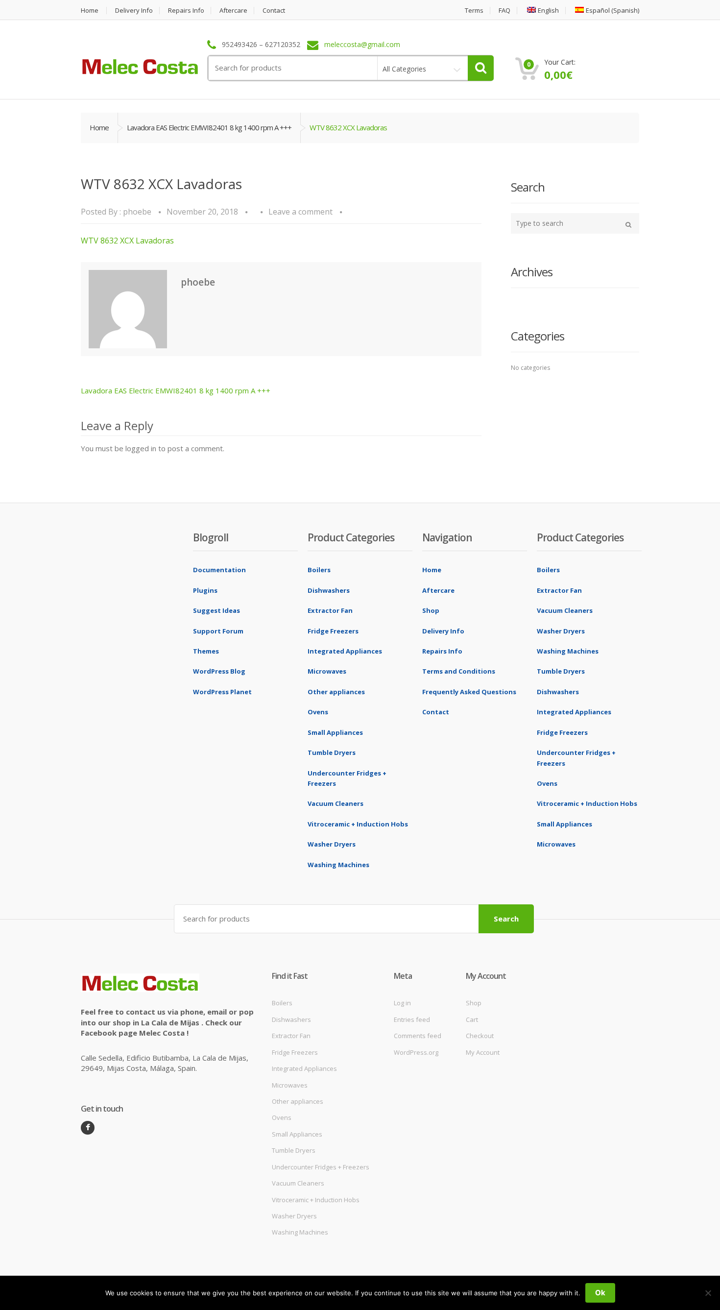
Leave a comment (300, 211)
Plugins (205, 590)
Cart (472, 1019)
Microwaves (327, 671)
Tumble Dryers (332, 752)
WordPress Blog (219, 671)
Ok (600, 1292)
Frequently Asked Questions (469, 691)
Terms (474, 10)
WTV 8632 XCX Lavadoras (127, 240)
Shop (430, 610)
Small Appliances (335, 732)
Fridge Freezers (333, 631)
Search (506, 918)
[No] (708, 1293)
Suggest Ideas (216, 610)
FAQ (504, 10)
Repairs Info (186, 10)
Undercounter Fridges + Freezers (320, 1167)
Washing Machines (338, 864)
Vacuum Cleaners (335, 803)
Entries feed (412, 1019)
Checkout (480, 1035)
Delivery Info (134, 10)
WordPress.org (416, 1052)
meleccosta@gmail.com (362, 44)
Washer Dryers (332, 844)
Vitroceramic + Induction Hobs (358, 824)
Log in (402, 1002)
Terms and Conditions (458, 671)
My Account (483, 1052)
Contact (274, 10)
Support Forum (218, 631)
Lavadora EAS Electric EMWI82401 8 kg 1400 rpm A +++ (209, 127)
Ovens (318, 711)
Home (89, 10)
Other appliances (336, 691)
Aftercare (233, 10)
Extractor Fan (330, 610)
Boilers (319, 569)
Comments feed (417, 1035)
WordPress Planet (222, 691)
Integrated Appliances (345, 651)
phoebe (137, 211)
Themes (206, 651)
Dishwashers (329, 590)
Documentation (219, 569)
